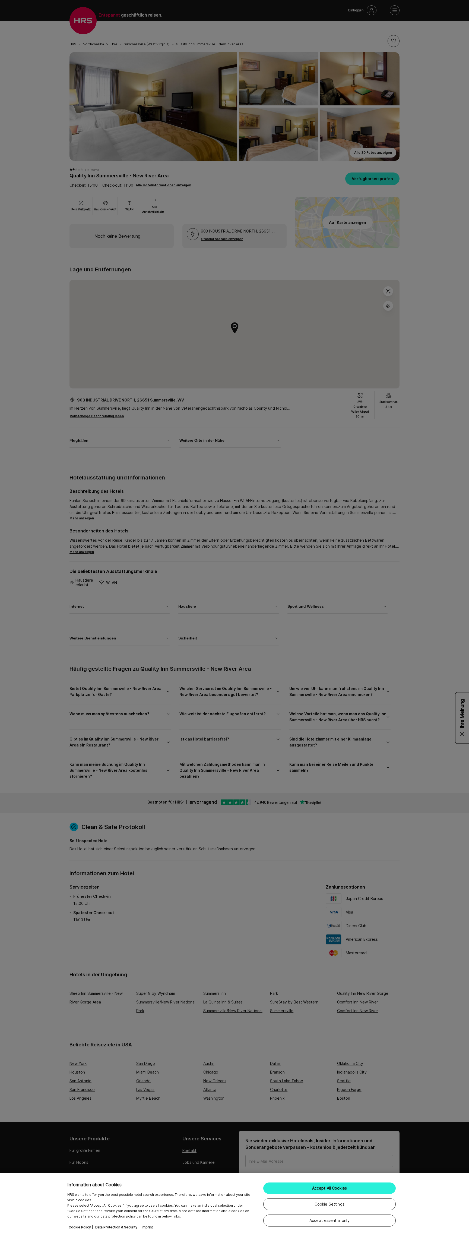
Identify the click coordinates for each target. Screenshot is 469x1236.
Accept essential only (329, 1220)
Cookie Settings (329, 1204)
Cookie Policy (80, 1227)
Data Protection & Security (116, 1227)
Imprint (147, 1227)
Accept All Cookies (329, 1188)
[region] (234, 1204)
